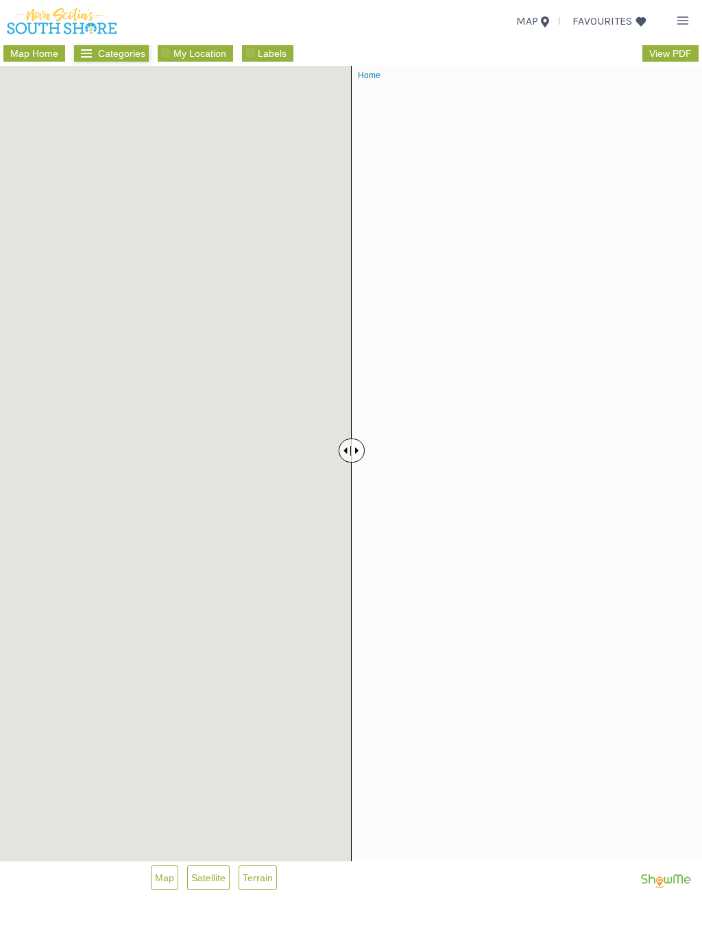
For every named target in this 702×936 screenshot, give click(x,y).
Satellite (208, 877)
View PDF (670, 53)
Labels (272, 53)
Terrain (258, 877)
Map (164, 877)
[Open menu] (682, 20)
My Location (199, 53)
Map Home (34, 53)
